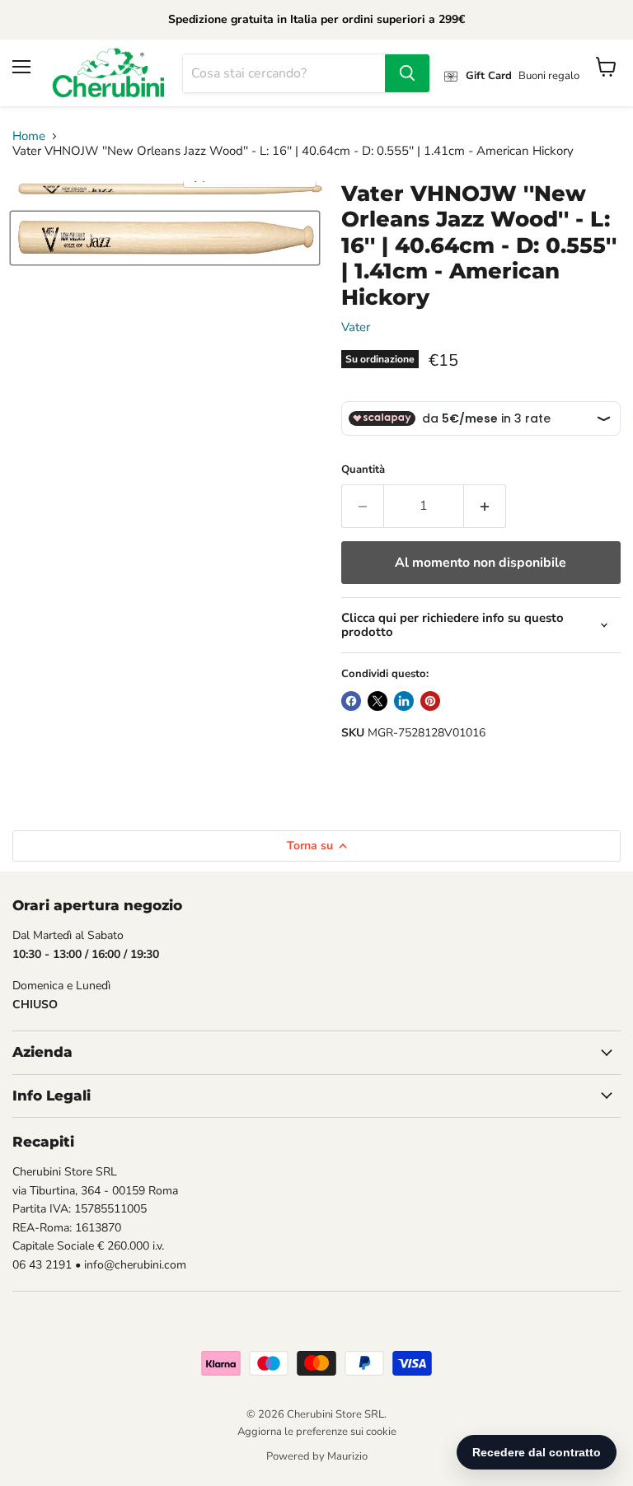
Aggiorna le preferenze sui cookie (316, 1431)
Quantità (363, 470)
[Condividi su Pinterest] (430, 701)
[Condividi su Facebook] (351, 701)
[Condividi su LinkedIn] (404, 701)
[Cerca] (407, 73)
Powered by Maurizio (317, 1456)
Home (28, 136)
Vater (355, 327)
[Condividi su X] (377, 701)
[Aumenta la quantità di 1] (485, 505)
